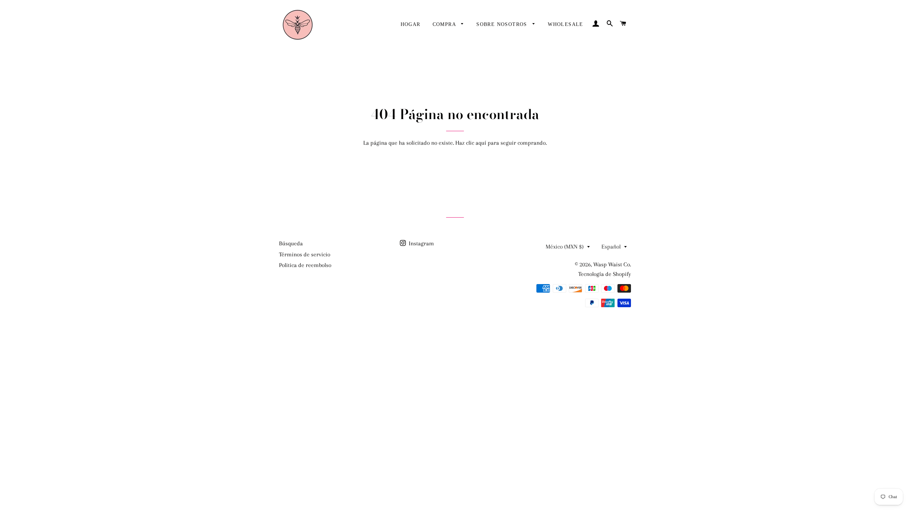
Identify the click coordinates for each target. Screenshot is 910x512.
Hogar (411, 24)
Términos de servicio (304, 254)
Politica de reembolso (305, 265)
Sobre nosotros (502, 24)
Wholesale (565, 24)
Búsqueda (291, 243)
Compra (445, 24)
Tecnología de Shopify (604, 274)
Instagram (420, 243)
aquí (481, 142)
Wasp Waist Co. (612, 264)
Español (611, 246)
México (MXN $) (565, 246)
